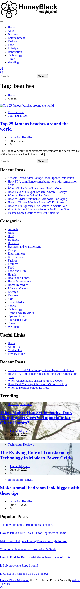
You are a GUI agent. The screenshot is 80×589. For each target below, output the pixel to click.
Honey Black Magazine (14, 580)
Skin (10, 299)
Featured (13, 264)
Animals (13, 229)
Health (12, 274)
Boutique (13, 239)
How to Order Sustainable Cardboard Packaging (37, 199)
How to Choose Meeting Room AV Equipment (36, 202)
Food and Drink (17, 271)
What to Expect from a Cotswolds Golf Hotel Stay (39, 209)
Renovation (15, 51)
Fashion (12, 41)
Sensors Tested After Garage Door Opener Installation (41, 178)
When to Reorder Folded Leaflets (28, 195)
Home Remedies (18, 285)
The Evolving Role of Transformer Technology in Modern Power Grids (36, 455)
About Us (14, 346)
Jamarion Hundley (21, 137)
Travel (12, 58)
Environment (16, 112)
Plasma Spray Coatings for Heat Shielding (33, 212)
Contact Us (15, 350)
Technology (15, 55)
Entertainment (16, 38)
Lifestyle (13, 48)
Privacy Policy (17, 353)
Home (11, 27)
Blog (11, 236)
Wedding (13, 62)
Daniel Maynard (20, 431)
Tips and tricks (17, 316)
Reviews (13, 295)
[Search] (1, 72)
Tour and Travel (17, 115)
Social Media (16, 302)
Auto (11, 31)
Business (13, 34)
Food (11, 44)
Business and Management (24, 246)
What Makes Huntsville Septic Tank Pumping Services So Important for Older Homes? (36, 417)
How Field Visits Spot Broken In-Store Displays (37, 192)
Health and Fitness (19, 278)
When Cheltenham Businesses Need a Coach (35, 188)
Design (12, 250)
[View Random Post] (1, 69)
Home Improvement (20, 281)
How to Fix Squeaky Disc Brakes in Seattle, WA (38, 206)
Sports (12, 305)
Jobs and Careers (18, 288)
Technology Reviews (21, 312)
